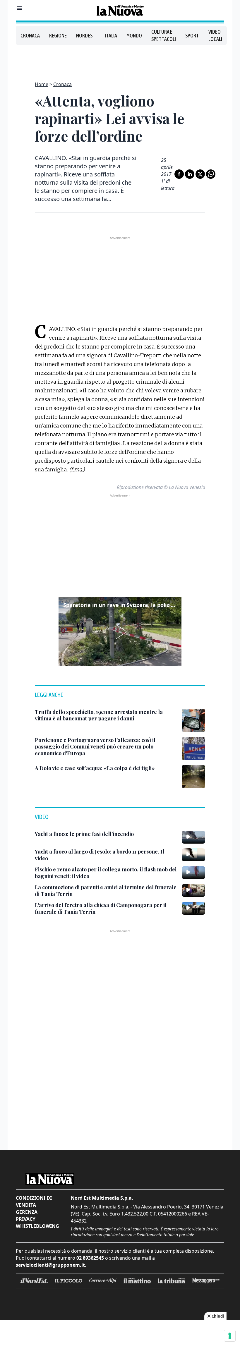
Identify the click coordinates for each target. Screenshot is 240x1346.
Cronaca (30, 35)
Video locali (215, 35)
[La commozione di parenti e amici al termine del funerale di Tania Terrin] (193, 890)
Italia (111, 35)
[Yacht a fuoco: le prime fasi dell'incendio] (193, 837)
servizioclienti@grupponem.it (50, 1265)
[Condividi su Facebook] (179, 174)
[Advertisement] (120, 60)
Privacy (25, 1219)
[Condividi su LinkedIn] (189, 174)
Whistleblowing (37, 1226)
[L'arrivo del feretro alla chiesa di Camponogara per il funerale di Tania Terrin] (193, 908)
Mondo (134, 35)
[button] (120, 631)
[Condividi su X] (200, 174)
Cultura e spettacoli (163, 35)
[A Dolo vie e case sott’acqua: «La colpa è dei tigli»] (193, 776)
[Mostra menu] (19, 8)
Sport (192, 35)
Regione (58, 35)
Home (41, 84)
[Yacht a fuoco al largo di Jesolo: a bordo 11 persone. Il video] (193, 854)
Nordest (85, 35)
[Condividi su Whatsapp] (210, 174)
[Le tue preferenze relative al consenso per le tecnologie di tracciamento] (229, 1335)
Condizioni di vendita (34, 1201)
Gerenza (26, 1212)
